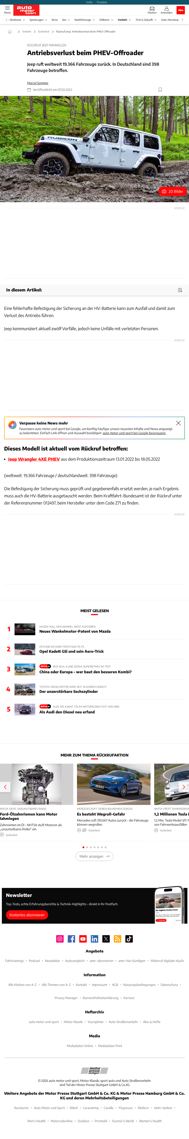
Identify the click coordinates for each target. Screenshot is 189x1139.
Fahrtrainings (14, 961)
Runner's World (123, 1121)
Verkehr (122, 19)
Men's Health (36, 1121)
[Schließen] (178, 423)
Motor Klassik (73, 1022)
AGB (115, 985)
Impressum (99, 985)
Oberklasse (15, 19)
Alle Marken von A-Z (22, 985)
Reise (55, 19)
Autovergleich (75, 961)
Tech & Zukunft (144, 19)
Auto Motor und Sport (49, 1108)
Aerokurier (21, 1108)
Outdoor (84, 1121)
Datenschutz (169, 985)
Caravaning (91, 1108)
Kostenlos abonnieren (26, 915)
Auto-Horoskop (170, 19)
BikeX (74, 1108)
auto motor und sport (44, 1022)
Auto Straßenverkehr (123, 1022)
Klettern (143, 1108)
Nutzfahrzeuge (82, 19)
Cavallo (109, 1108)
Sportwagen (36, 19)
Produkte (102, 2)
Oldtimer (104, 19)
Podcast (34, 961)
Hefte (89, 2)
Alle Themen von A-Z (56, 985)
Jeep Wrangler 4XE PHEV (34, 459)
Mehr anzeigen (91, 856)
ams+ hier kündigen (131, 961)
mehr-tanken (163, 1108)
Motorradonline (62, 1121)
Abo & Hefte (151, 1022)
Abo (180, 10)
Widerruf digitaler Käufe (167, 961)
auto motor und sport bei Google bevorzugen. (134, 433)
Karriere (129, 998)
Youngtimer (96, 1022)
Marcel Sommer (37, 83)
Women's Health (150, 1121)
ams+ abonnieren (101, 961)
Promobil (101, 1121)
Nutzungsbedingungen (139, 985)
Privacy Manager (66, 998)
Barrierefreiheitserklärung (100, 998)
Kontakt (81, 985)
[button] (94, 149)
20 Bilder (176, 191)
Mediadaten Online (80, 1046)
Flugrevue (126, 1108)
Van (64, 19)
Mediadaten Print (110, 1046)
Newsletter (52, 961)
